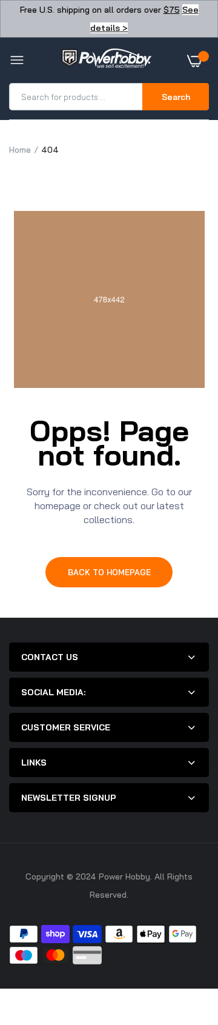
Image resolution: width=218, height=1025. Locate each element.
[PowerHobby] (106, 60)
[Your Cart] (198, 60)
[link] (185, 949)
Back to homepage (109, 572)
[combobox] (76, 96)
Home (20, 149)
